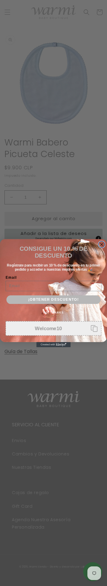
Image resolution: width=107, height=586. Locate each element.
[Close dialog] (101, 244)
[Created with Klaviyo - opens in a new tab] (53, 344)
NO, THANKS (53, 312)
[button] (54, 328)
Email (11, 277)
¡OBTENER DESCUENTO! (53, 299)
